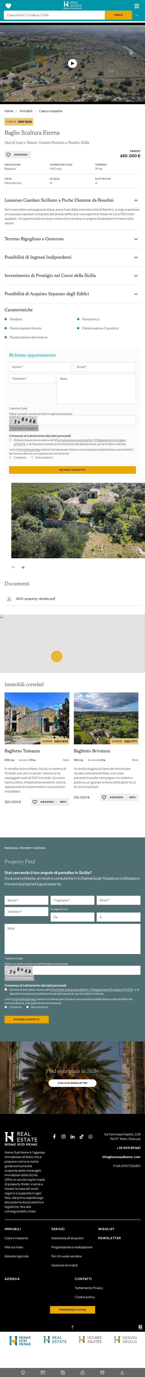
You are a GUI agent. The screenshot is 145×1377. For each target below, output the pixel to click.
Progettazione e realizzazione (72, 1247)
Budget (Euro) (59, 909)
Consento (20, 457)
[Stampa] (102, 1372)
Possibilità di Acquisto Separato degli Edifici (47, 294)
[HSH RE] (72, 6)
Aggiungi (21, 154)
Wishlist (106, 1229)
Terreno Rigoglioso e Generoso (34, 239)
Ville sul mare (14, 1247)
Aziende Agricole (17, 1256)
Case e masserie (50, 111)
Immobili (26, 111)
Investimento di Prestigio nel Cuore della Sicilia (50, 275)
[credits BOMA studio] (140, 1327)
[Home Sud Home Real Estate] (55, 1339)
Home (9, 111)
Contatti (83, 1279)
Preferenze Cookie (72, 1309)
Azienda (12, 1279)
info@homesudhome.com (121, 1157)
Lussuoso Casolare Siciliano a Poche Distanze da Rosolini (59, 200)
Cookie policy (85, 1297)
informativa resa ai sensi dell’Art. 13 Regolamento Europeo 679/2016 (91, 989)
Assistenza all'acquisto (67, 1238)
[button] (56, 656)
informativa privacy (29, 449)
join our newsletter (72, 1083)
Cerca (118, 15)
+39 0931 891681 (128, 1148)
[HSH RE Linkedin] (72, 1136)
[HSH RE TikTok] (81, 1136)
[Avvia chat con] (90, 1136)
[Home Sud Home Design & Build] (125, 1339)
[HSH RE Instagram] (63, 1136)
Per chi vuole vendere (66, 1256)
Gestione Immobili (64, 1265)
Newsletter (109, 1238)
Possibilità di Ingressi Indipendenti (38, 257)
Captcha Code (18, 408)
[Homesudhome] (25, 1139)
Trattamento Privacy (89, 1288)
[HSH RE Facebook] (54, 1136)
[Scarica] (122, 1372)
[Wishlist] (8, 6)
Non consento (44, 457)
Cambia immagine (24, 428)
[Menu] (136, 6)
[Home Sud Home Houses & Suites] (90, 1339)
